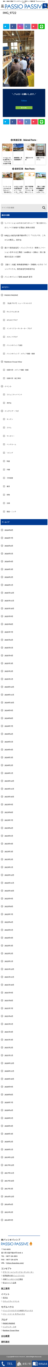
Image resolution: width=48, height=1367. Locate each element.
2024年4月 (8, 750)
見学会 (9, 403)
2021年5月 (8, 1024)
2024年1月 (8, 773)
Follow (24, 100)
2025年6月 (8, 640)
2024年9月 (8, 710)
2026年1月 (8, 585)
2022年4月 (8, 938)
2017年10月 (9, 1181)
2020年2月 (8, 1142)
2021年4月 (8, 1032)
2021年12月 (9, 969)
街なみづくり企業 (9, 1283)
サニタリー (11, 436)
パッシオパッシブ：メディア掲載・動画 (21, 354)
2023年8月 (8, 812)
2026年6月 (8, 546)
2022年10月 (9, 891)
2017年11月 (9, 1173)
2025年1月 (8, 679)
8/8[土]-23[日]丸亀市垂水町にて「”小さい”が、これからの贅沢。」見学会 (25, 237)
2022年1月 (8, 961)
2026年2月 (8, 577)
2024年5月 (8, 742)
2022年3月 (8, 946)
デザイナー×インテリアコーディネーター (18, 1272)
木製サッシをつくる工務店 (13, 1279)
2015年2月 (8, 1212)
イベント (8, 386)
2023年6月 (8, 828)
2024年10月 (9, 702)
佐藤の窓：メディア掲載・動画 (17, 370)
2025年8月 (8, 624)
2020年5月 (8, 1118)
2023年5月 (8, 836)
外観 (8, 470)
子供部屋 (10, 478)
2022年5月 (8, 930)
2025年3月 (8, 663)
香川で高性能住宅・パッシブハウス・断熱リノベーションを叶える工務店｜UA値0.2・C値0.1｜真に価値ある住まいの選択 (25, 252)
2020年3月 (8, 1134)
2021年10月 (9, 985)
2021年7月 (8, 1008)
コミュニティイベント (14, 394)
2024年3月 (8, 757)
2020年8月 (8, 1094)
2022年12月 (9, 875)
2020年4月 (8, 1126)
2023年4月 (8, 844)
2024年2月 (8, 765)
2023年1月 (8, 867)
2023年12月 (9, 781)
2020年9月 (8, 1087)
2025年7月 (8, 632)
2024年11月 (9, 695)
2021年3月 (8, 1040)
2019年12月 (9, 1157)
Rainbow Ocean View (13, 362)
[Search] (43, 207)
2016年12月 (9, 1196)
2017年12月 (9, 1165)
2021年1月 (8, 1055)
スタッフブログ (12, 337)
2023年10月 (9, 797)
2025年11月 (9, 601)
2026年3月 (8, 569)
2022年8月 (8, 906)
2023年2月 (8, 859)
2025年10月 (9, 608)
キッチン (10, 419)
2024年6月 (8, 734)
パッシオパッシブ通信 (14, 345)
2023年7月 (8, 820)
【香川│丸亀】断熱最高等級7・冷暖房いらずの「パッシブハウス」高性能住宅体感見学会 (25, 266)
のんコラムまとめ (13, 312)
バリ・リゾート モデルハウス (14, 1314)
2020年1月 (8, 1149)
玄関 (8, 503)
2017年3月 (8, 1189)
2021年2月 (8, 1047)
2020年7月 (8, 1102)
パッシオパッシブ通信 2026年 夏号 (18, 277)
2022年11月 (9, 883)
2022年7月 (8, 914)
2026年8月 (8, 530)
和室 (8, 461)
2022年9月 (8, 898)
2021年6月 (8, 1016)
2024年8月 (8, 718)
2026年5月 (8, 554)
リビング (10, 453)
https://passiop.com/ (15, 1263)
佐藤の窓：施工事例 (14, 378)
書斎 (8, 486)
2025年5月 (8, 648)
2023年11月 (9, 789)
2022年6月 (8, 922)
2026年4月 (8, 561)
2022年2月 (8, 953)
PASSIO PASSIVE (11, 295)
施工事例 (5, 1288)
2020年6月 (8, 1110)
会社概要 (5, 1336)
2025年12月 (9, 593)
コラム (9, 428)
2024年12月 (9, 687)
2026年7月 (8, 538)
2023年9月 (8, 804)
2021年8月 (8, 1000)
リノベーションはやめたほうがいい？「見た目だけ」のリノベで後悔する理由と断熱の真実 (25, 225)
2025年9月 (8, 616)
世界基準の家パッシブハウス (14, 1276)
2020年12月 (9, 1063)
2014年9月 (8, 1220)
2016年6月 (8, 1204)
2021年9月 (8, 993)
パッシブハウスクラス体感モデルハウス (18, 1311)
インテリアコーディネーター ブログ (19, 328)
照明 (8, 495)
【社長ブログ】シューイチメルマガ (19, 303)
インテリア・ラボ (11, 411)
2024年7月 (8, 726)
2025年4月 (8, 655)
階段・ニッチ (11, 512)
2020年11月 (9, 1071)
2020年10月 (9, 1079)
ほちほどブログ (12, 320)
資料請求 (5, 1342)
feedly (24, 108)
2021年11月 (9, 977)
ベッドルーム (11, 444)
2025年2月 (8, 671)
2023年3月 (8, 851)
